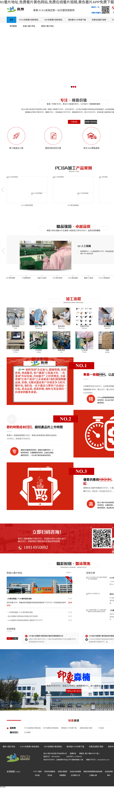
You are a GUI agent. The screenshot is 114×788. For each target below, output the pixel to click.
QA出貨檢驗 (84, 246)
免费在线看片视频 (99, 20)
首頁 (11, 20)
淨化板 (37, 775)
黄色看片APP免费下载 (77, 20)
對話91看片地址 (14, 573)
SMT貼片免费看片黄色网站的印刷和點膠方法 (44, 636)
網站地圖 (2, 787)
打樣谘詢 (74, 122)
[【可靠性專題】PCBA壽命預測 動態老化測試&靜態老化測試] (97, 615)
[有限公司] (18, 9)
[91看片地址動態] (39, 585)
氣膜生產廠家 (62, 771)
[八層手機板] (73, 189)
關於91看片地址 (9, 747)
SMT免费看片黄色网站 (53, 20)
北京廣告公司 (75, 775)
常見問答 (11, 630)
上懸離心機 (93, 775)
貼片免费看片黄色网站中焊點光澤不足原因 (23, 616)
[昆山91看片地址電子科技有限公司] (18, 764)
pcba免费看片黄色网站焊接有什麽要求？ (26, 620)
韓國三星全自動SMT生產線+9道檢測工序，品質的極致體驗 (73, 230)
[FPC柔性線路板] (27, 189)
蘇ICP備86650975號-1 (92, 753)
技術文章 (90, 573)
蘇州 (108, 775)
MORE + (69, 572)
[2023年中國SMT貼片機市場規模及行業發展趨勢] (97, 582)
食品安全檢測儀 (75, 771)
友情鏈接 (13, 771)
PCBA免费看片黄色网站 (28, 20)
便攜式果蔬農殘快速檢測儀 (92, 771)
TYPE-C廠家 (37, 771)
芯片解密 (27, 732)
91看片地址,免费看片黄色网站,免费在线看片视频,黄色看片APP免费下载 (57, 2)
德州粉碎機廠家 (49, 771)
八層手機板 (73, 205)
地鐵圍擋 (62, 775)
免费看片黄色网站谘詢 (91, 122)
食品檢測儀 (109, 771)
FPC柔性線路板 (27, 205)
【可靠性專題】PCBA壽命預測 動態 (19, 599)
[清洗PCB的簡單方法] (97, 599)
